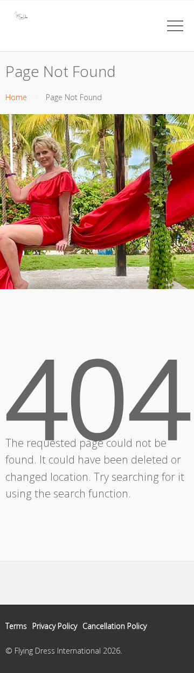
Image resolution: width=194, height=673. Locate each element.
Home (16, 97)
